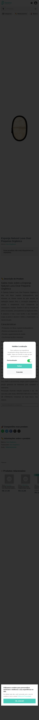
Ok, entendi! (19, 701)
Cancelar (19, 372)
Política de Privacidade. (25, 696)
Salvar (19, 366)
